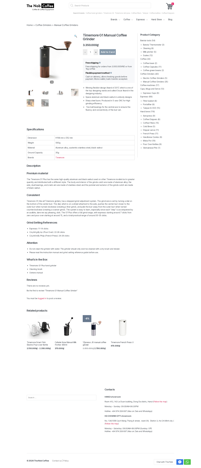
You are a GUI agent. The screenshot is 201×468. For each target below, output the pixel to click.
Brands (114, 19)
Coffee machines (147, 85)
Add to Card (108, 52)
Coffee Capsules (150, 67)
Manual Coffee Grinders (153, 81)
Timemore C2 (108, 13)
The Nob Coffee (41, 461)
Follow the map (160, 401)
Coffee (126, 19)
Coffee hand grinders (94, 13)
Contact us (57, 461)
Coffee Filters (149, 123)
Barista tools (145, 40)
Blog (170, 19)
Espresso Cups (149, 93)
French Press (149, 133)
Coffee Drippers (168, 13)
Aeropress (147, 116)
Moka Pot (147, 140)
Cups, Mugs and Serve (150, 89)
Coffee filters (136, 13)
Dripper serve (149, 130)
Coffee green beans (152, 70)
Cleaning (147, 48)
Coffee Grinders (43, 25)
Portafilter (147, 104)
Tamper (145, 13)
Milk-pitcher (148, 52)
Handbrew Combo (151, 137)
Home (30, 25)
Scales (146, 55)
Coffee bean (148, 63)
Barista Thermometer (152, 45)
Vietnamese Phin (150, 148)
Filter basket (148, 101)
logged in (42, 298)
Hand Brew (156, 19)
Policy (66, 461)
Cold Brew (147, 126)
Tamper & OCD (149, 108)
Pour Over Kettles (150, 144)
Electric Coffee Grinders (153, 78)
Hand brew (145, 111)
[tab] (81, 129)
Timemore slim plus (122, 13)
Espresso (140, 19)
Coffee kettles (155, 13)
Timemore (60, 157)
